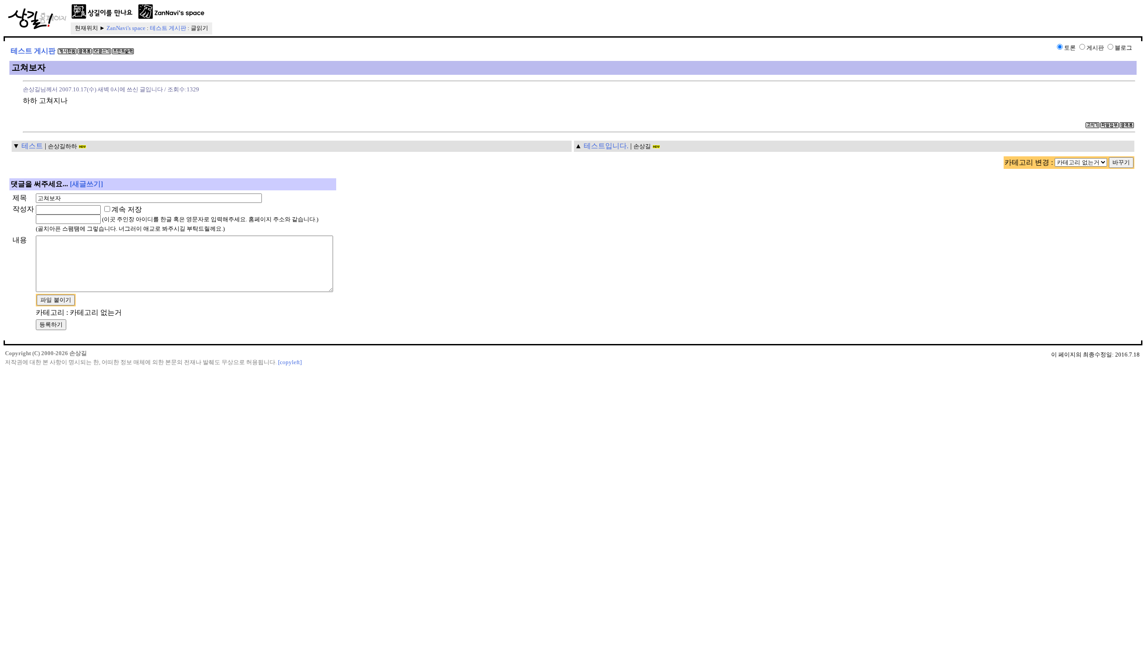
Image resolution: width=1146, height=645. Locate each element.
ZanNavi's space (126, 28)
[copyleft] (290, 362)
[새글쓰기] (86, 184)
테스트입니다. (606, 146)
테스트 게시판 (168, 28)
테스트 (32, 146)
